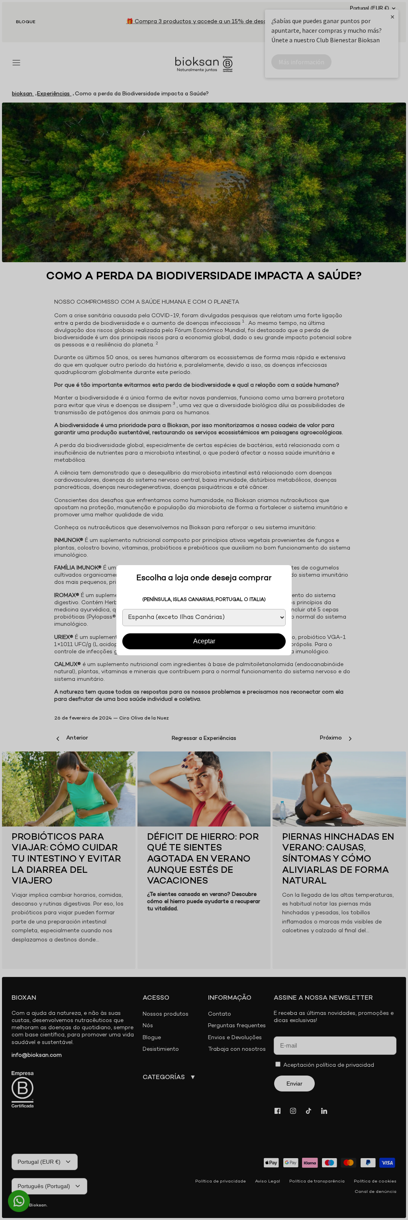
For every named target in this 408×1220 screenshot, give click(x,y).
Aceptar (204, 641)
